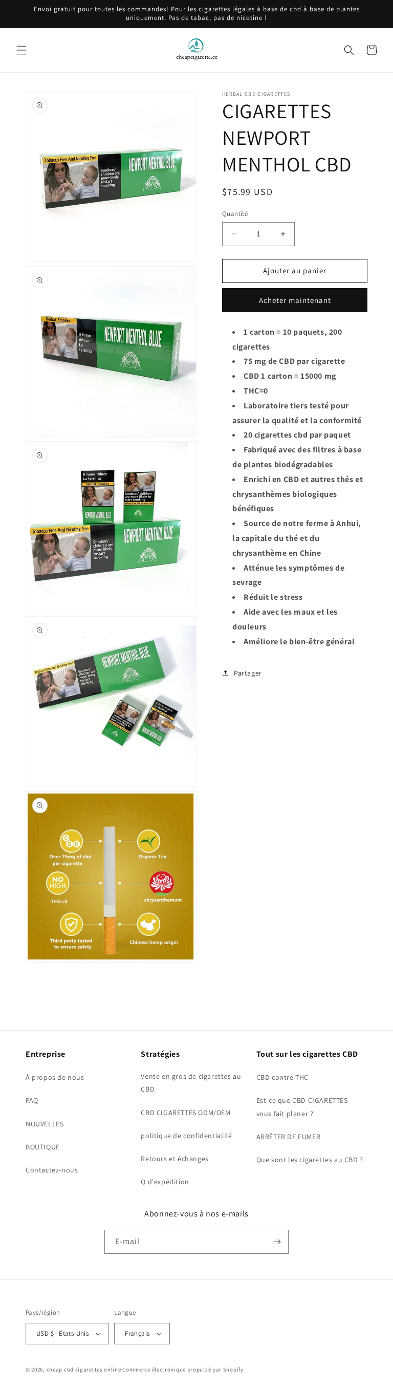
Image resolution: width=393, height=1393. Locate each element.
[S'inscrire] (277, 1242)
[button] (21, 50)
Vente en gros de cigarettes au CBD (191, 1083)
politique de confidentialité (186, 1135)
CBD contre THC (282, 1077)
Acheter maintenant (295, 300)
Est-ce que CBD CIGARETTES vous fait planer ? (302, 1107)
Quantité (235, 213)
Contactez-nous (52, 1169)
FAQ (32, 1100)
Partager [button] (248, 673)
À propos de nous (55, 1077)
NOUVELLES (44, 1123)
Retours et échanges (174, 1158)
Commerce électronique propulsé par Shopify (182, 1369)
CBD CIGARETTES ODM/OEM (185, 1112)
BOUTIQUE (43, 1146)
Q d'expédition (165, 1181)
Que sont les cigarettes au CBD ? (309, 1159)
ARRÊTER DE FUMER (288, 1136)
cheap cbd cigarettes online (84, 1369)
